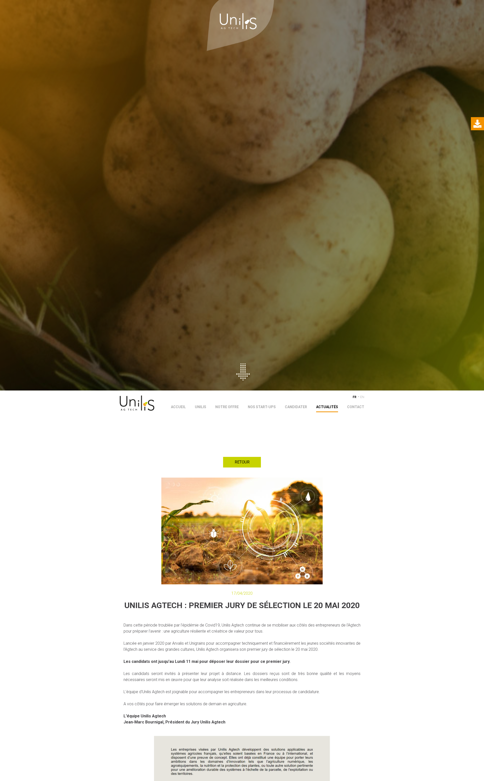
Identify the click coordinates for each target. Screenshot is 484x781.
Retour (242, 462)
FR (354, 397)
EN (362, 397)
